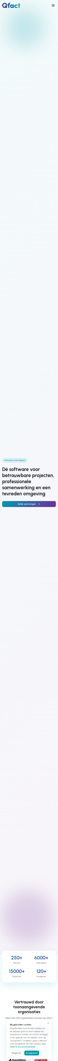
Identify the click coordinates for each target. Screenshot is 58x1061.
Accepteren (31, 1053)
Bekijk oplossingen (27, 504)
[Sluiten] (48, 1023)
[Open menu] (53, 5)
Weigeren (16, 1053)
